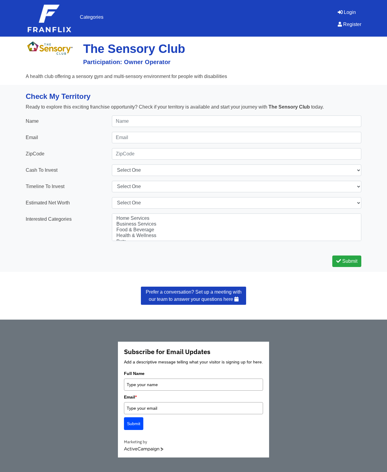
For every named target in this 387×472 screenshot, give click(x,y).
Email (32, 137)
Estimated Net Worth (48, 202)
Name (32, 121)
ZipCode (35, 153)
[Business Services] (236, 224)
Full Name (134, 373)
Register (351, 24)
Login (349, 12)
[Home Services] (236, 218)
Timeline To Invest (45, 186)
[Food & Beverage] (236, 230)
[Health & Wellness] (236, 236)
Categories (91, 17)
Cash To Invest (41, 170)
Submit (349, 261)
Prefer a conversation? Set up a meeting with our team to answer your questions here (194, 295)
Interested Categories (49, 219)
